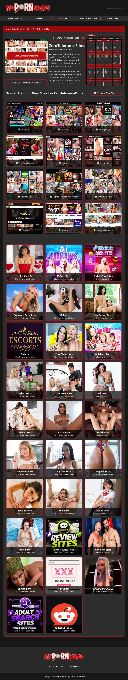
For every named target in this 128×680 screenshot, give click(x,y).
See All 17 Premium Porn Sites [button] (26, 82)
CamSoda (112, 18)
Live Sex (64, 18)
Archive (74, 666)
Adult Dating (88, 18)
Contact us (56, 666)
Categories (15, 18)
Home (7, 29)
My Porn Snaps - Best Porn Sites (71, 676)
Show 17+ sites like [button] (70, 37)
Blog (39, 18)
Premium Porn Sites (21, 29)
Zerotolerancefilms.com (60, 49)
